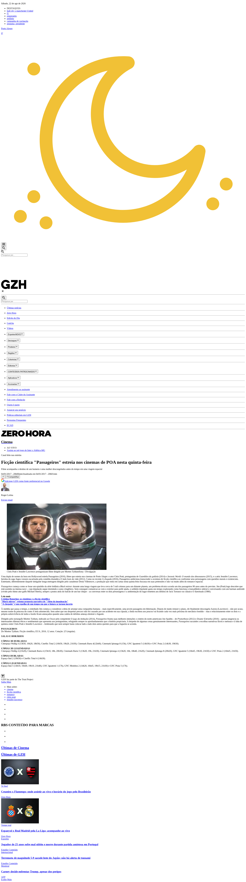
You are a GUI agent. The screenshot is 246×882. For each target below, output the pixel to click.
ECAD (10, 425)
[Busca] (3, 248)
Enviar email (7, 500)
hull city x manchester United (20, 11)
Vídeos (10, 328)
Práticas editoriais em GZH (19, 415)
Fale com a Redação (16, 399)
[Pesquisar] (3, 298)
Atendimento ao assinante (18, 389)
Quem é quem (13, 405)
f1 (8, 13)
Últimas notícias (14, 308)
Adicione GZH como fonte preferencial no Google (27, 481)
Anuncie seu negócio (16, 410)
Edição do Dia (13, 318)
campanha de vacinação (17, 21)
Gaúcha (10, 323)
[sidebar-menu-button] (3, 244)
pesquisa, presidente (16, 23)
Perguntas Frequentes (16, 420)
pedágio (10, 18)
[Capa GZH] (123, 261)
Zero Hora (11, 313)
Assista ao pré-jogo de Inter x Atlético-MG (26, 450)
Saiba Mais (6, 682)
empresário (12, 16)
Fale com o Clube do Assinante (21, 394)
